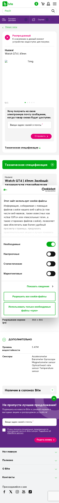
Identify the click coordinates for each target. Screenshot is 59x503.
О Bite (6, 468)
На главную (9, 451)
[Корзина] (43, 4)
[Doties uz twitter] (11, 491)
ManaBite (48, 4)
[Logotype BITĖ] (8, 3)
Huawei (9, 50)
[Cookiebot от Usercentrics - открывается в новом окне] (42, 190)
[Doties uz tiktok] (30, 491)
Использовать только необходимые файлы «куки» (29, 308)
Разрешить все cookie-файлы (29, 296)
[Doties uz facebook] (4, 491)
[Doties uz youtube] (24, 491)
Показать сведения (38, 286)
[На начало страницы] (53, 398)
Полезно (7, 460)
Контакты (8, 477)
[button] (37, 4)
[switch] (50, 254)
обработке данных (15, 433)
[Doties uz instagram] (17, 491)
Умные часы (11, 27)
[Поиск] (53, 11)
